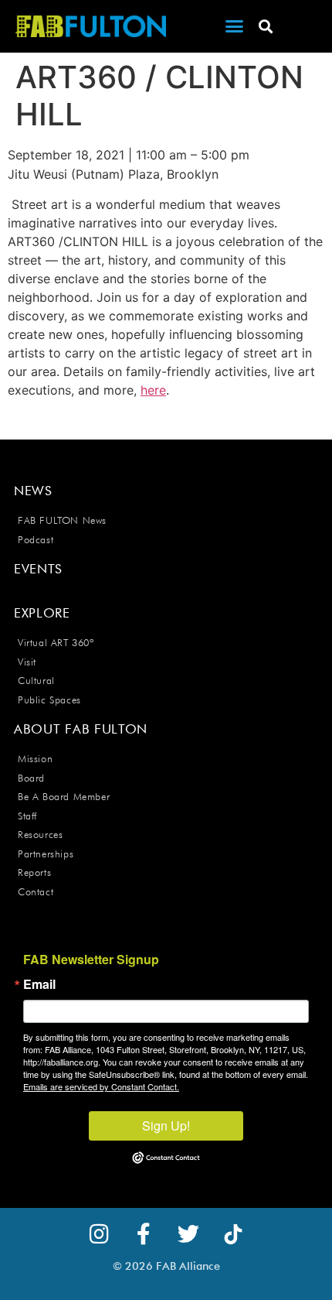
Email (39, 984)
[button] (234, 26)
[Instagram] (99, 1234)
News (33, 490)
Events (38, 568)
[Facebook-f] (143, 1234)
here (153, 390)
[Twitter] (188, 1234)
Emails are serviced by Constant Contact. (101, 1086)
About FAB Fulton (80, 729)
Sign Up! (166, 1125)
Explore (42, 613)
